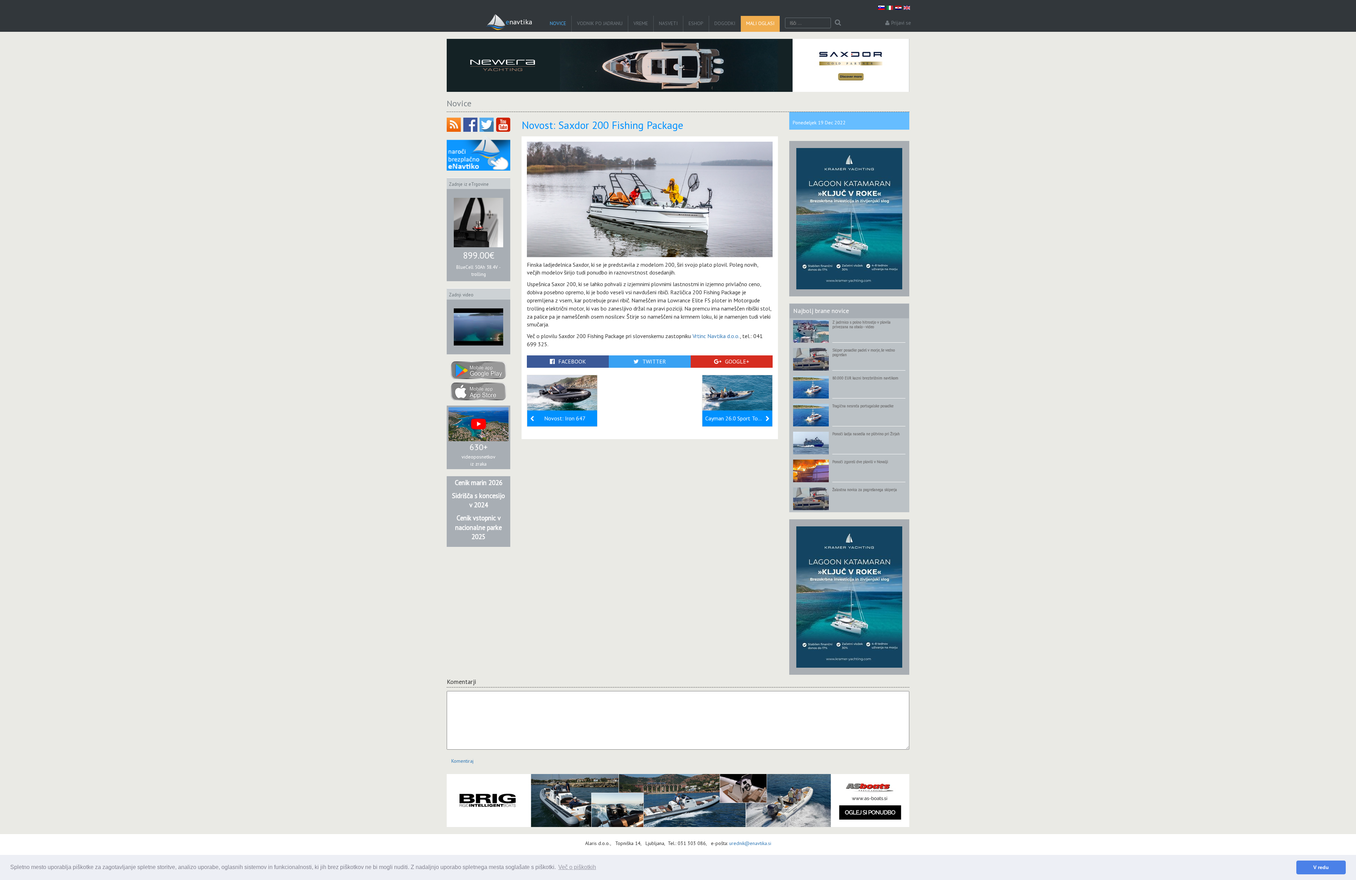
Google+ (737, 361)
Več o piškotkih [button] (577, 867)
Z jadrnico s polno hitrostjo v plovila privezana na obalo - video (861, 324)
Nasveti (668, 23)
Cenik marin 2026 (478, 482)
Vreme (641, 23)
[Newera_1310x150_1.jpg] (678, 65)
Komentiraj (462, 761)
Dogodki (724, 23)
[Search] (838, 23)
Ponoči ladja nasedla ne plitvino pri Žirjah (866, 433)
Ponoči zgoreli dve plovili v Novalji (860, 461)
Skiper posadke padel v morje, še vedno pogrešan (863, 352)
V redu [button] (1321, 867)
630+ (479, 447)
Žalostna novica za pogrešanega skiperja (864, 489)
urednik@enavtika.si (750, 843)
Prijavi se (901, 22)
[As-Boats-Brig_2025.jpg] (678, 800)
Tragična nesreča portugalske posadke (862, 405)
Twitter (654, 361)
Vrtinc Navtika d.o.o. (716, 335)
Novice (558, 23)
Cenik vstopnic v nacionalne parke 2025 (478, 527)
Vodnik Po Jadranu (600, 23)
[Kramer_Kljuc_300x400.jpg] (849, 218)
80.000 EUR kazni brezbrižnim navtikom (865, 378)
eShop (696, 23)
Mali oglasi (760, 23)
